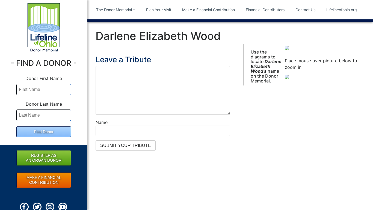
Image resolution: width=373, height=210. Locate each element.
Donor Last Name (44, 104)
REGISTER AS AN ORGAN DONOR (43, 157)
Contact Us (305, 9)
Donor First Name (43, 78)
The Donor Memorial (114, 9)
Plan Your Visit (158, 9)
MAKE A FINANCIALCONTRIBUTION (43, 180)
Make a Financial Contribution (208, 9)
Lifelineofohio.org (341, 9)
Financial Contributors (265, 9)
